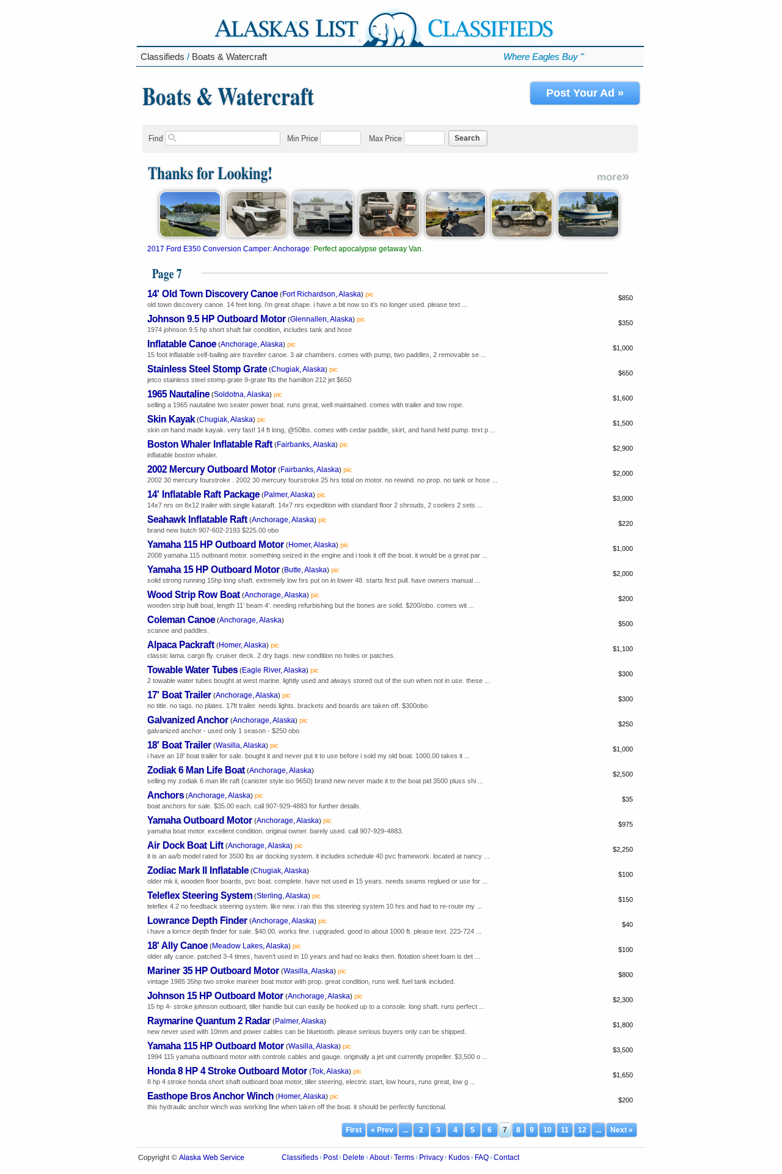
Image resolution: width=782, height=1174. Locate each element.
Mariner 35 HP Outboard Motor (213, 970)
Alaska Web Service (211, 1157)
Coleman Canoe (181, 619)
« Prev (382, 1130)
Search (467, 138)
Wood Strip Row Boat (193, 594)
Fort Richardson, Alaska (321, 294)
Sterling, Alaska (282, 896)
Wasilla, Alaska (241, 745)
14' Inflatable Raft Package (203, 494)
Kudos (459, 1157)
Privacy (431, 1157)
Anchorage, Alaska (252, 344)
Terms (404, 1157)
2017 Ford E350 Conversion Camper (208, 249)
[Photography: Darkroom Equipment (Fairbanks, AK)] (389, 234)
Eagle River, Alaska (274, 670)
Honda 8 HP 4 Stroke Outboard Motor (227, 1070)
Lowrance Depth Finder (197, 920)
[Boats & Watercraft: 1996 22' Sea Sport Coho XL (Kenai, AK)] (588, 234)
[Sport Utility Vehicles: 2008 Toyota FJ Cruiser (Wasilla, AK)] (521, 234)
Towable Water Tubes (192, 669)
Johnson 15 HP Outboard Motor (215, 995)
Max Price (385, 138)
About (379, 1157)
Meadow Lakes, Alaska (250, 946)
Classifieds (163, 56)
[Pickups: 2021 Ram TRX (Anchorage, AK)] (256, 234)
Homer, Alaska (312, 545)
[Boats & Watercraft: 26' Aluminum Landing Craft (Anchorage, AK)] (190, 234)
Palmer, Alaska (288, 494)
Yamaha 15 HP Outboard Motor (213, 569)
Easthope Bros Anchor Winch (210, 1095)
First (354, 1130)
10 (547, 1130)
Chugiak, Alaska (298, 369)
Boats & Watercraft (229, 56)
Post (330, 1157)
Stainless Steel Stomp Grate (207, 368)
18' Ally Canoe (177, 945)
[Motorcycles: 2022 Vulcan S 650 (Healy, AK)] (455, 234)
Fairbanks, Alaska (306, 444)
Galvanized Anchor (187, 719)
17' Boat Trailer (179, 694)
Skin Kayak (171, 418)
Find (155, 138)
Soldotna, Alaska (241, 394)
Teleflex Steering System (199, 895)
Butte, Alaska (305, 570)
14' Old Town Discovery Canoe (212, 293)
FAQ (482, 1157)
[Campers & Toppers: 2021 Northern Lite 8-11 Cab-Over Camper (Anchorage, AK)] (323, 234)
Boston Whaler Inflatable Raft (209, 443)
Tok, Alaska (330, 1071)
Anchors (165, 794)
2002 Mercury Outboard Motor (211, 468)
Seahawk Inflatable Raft (197, 519)
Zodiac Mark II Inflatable (198, 870)
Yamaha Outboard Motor (199, 819)
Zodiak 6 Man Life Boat (196, 769)
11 (565, 1130)
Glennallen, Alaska (321, 319)
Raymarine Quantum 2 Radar (209, 1020)
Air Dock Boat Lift (185, 845)
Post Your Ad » (585, 93)
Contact (506, 1157)
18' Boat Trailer (179, 744)
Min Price (302, 138)
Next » (621, 1130)
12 (582, 1130)
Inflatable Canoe (181, 343)
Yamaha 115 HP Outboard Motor (215, 544)
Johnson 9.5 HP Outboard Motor (216, 318)
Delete (354, 1157)
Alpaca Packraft (180, 644)
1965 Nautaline (178, 393)
